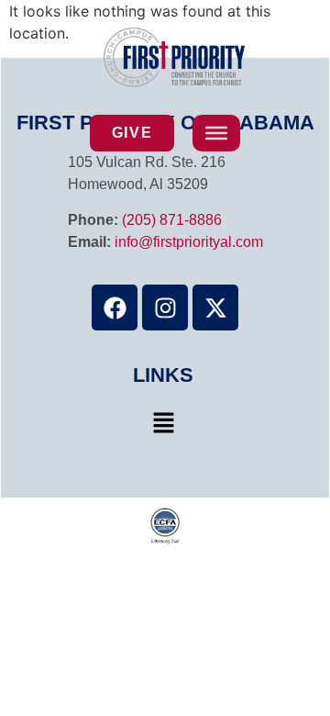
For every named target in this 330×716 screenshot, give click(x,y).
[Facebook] (115, 307)
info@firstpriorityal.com (189, 242)
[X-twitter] (215, 307)
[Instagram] (165, 307)
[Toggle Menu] (216, 133)
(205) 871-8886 (172, 220)
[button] (163, 423)
